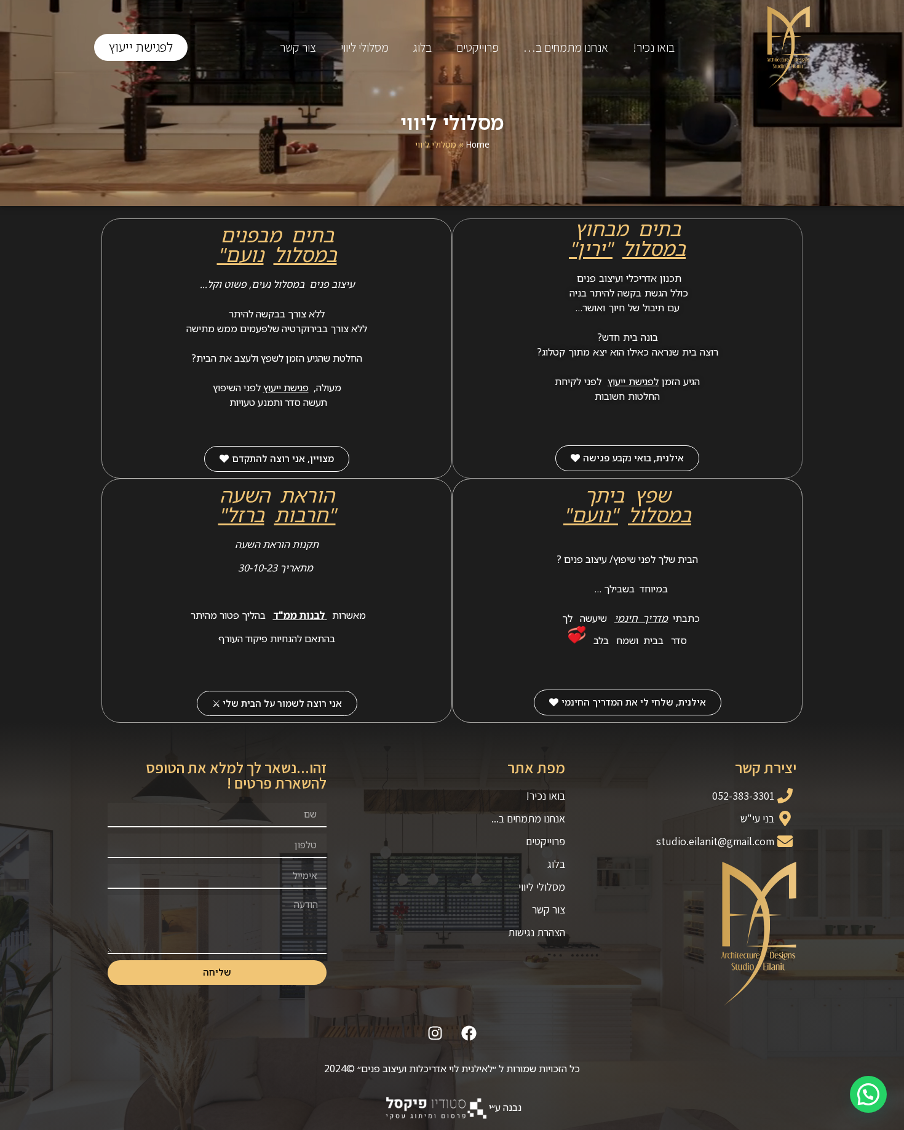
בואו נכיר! (654, 47)
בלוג (422, 47)
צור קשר (298, 47)
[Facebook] (469, 1033)
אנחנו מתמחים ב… (565, 47)
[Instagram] (435, 1033)
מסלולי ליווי (365, 47)
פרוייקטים (477, 47)
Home (478, 144)
